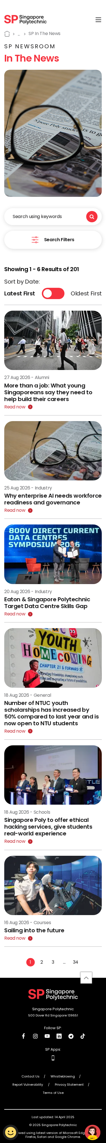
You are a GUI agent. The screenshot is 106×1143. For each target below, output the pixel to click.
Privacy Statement (69, 1085)
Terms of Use (53, 1093)
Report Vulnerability (28, 1085)
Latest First (19, 293)
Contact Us (30, 1077)
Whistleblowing (63, 1077)
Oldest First (86, 293)
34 (75, 962)
